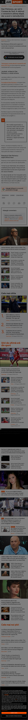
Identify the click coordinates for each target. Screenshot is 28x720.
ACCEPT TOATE (14, 712)
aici (16, 699)
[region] (14, 703)
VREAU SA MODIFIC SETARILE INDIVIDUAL (14, 715)
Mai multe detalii (6, 694)
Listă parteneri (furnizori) (4, 710)
